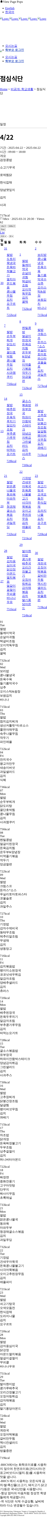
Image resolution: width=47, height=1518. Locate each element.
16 (36, 404)
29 (21, 544)
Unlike (11, 226)
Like (3, 226)
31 (5, 248)
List (2, 232)
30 (2, 283)
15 (21, 394)
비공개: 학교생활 (22, 89)
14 (5, 398)
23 (36, 475)
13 (2, 431)
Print (3, 229)
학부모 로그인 (14, 50)
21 (5, 475)
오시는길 (11, 45)
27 (2, 581)
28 (5, 550)
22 (21, 471)
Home (3, 89)
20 (2, 506)
